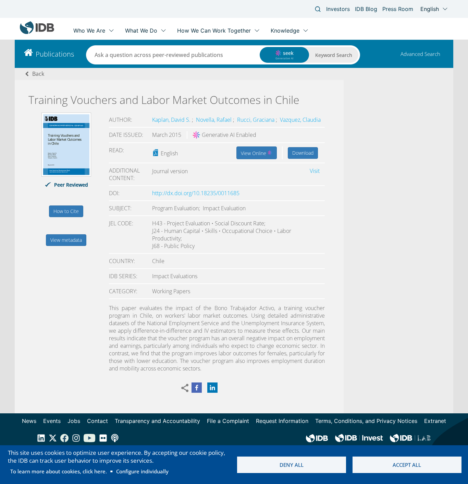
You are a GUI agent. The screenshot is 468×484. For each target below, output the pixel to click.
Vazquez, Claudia (300, 119)
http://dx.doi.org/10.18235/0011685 (195, 193)
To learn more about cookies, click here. (58, 471)
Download (302, 153)
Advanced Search (420, 53)
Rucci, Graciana (256, 119)
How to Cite (66, 211)
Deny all (292, 464)
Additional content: (124, 174)
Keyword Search (333, 55)
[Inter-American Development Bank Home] (37, 32)
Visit (315, 171)
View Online (254, 153)
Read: (116, 150)
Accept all (407, 464)
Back (38, 74)
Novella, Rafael (214, 119)
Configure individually (142, 471)
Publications (55, 54)
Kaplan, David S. (172, 119)
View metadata (66, 240)
